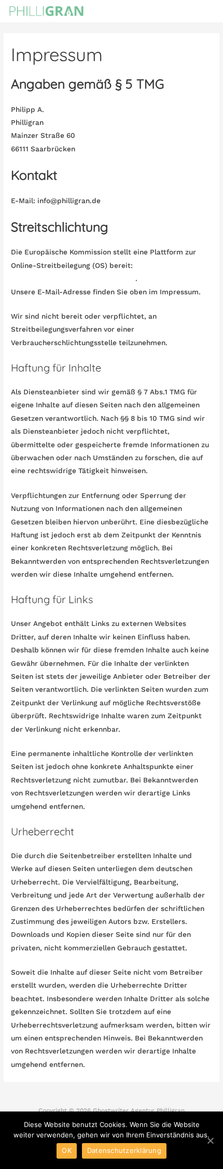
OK (67, 1150)
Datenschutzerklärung (124, 1150)
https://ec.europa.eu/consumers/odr (73, 278)
